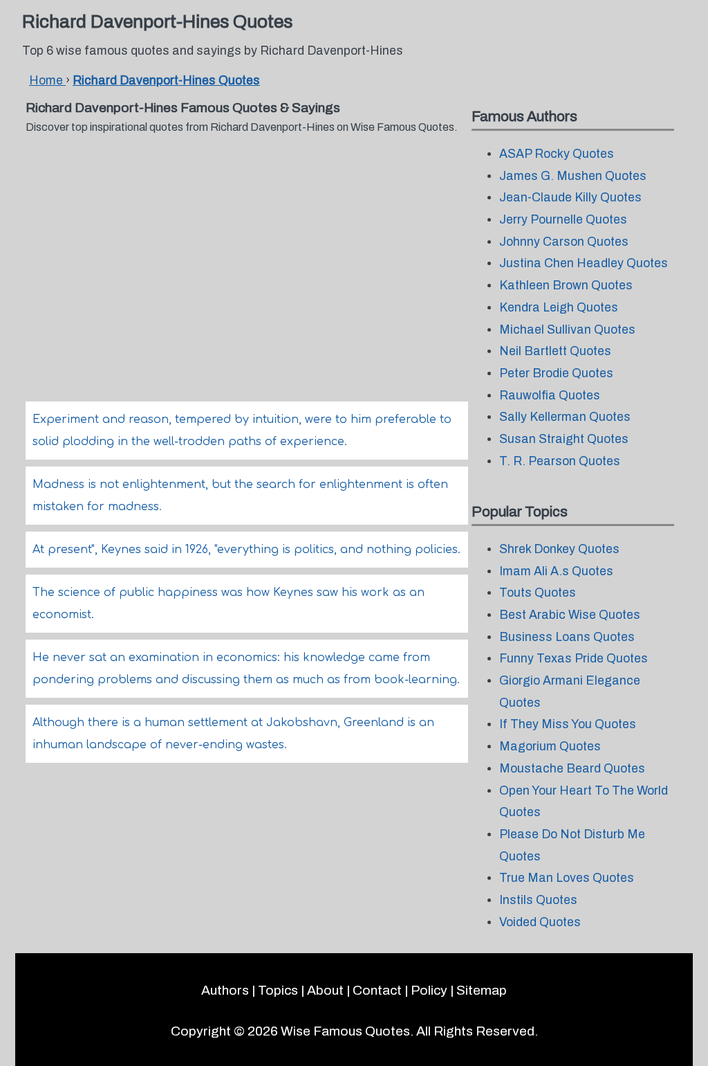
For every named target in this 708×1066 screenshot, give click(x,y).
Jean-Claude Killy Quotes (570, 197)
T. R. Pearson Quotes (559, 461)
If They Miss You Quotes (567, 724)
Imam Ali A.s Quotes (556, 571)
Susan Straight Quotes (563, 439)
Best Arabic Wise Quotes (569, 615)
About (325, 990)
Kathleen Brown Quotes (566, 285)
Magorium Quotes (550, 746)
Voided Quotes (540, 922)
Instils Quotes (538, 900)
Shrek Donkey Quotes (559, 549)
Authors (225, 990)
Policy (429, 990)
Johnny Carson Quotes (563, 242)
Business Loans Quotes (567, 637)
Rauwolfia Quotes (549, 395)
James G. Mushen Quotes (572, 176)
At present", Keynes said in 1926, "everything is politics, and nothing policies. (246, 549)
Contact (377, 990)
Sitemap (481, 990)
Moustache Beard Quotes (572, 768)
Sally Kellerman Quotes (565, 417)
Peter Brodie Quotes (556, 373)
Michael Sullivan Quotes (567, 329)
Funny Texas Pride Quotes (573, 658)
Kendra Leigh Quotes (558, 307)
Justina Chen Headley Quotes (583, 263)
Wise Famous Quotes (345, 1031)
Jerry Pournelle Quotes (563, 219)
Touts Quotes (537, 592)
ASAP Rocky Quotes (556, 154)
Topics (278, 990)
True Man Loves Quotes (566, 878)
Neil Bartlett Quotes (555, 351)
